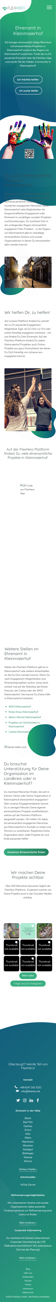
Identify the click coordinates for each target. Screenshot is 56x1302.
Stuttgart (28, 1149)
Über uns (28, 1273)
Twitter (18, 1100)
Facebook (38, 1100)
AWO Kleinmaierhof (20, 706)
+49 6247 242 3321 (30, 1087)
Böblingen (28, 1153)
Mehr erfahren (27, 1222)
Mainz (28, 1137)
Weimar (28, 1157)
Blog (28, 1269)
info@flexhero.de (30, 1091)
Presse (28, 1284)
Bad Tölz (28, 1122)
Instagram (25, 1100)
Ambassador (28, 1277)
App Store (28, 475)
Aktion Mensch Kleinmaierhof (25, 717)
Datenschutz (28, 1292)
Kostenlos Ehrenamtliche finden (26, 852)
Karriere (28, 1280)
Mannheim (28, 1141)
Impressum (28, 1288)
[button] (11, 930)
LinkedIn (31, 1100)
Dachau (28, 1126)
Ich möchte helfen (28, 79)
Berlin (28, 1118)
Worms (28, 1161)
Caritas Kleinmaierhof (20, 732)
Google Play (28, 467)
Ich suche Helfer (28, 90)
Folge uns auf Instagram (28, 983)
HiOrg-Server (28, 1184)
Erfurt (28, 1130)
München (28, 1145)
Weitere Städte (27, 1169)
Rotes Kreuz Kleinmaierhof (23, 712)
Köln (27, 1134)
